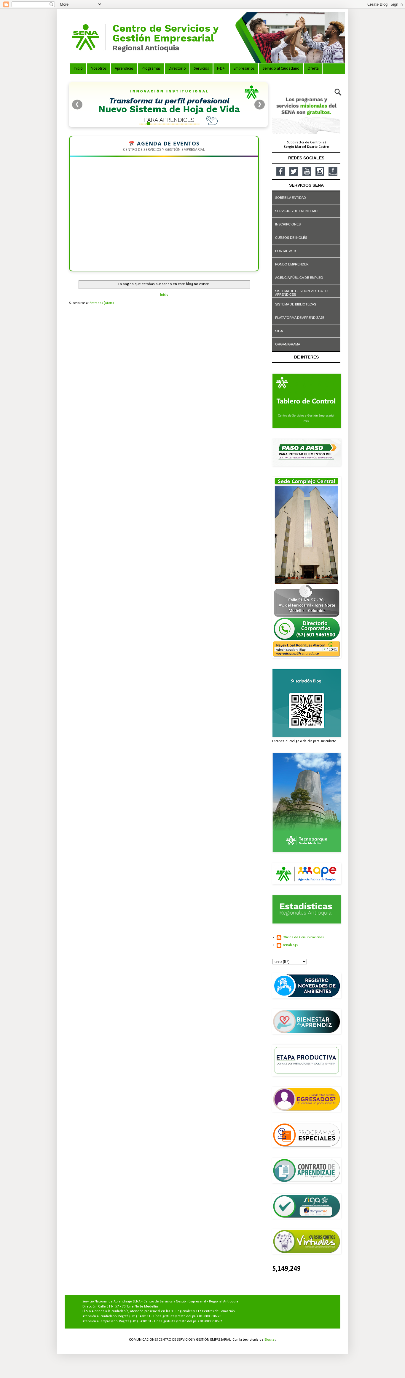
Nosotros (99, 68)
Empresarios (244, 68)
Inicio (78, 68)
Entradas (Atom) (102, 303)
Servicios (201, 68)
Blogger (269, 1340)
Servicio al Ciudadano (281, 68)
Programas (151, 68)
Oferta (313, 68)
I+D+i (221, 68)
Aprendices (124, 68)
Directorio (177, 68)
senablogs (290, 945)
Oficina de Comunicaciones (303, 937)
